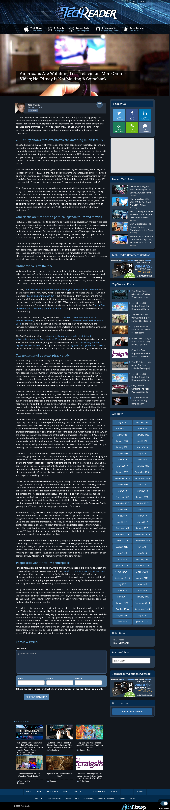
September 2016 (142, 540)
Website (78, 678)
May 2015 (122, 590)
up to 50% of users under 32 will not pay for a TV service (60, 307)
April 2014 (122, 621)
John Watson (34, 105)
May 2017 (142, 515)
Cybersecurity (109, 29)
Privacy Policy (88, 798)
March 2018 (142, 490)
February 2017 (122, 528)
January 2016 (122, 565)
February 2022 (142, 434)
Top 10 (89, 750)
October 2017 (142, 503)
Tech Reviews (137, 29)
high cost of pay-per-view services (87, 346)
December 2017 (122, 503)
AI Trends (59, 29)
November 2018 (122, 478)
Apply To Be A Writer (132, 711)
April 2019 (142, 459)
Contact (132, 798)
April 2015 (142, 590)
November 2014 (142, 603)
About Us (38, 798)
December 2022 (122, 428)
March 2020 (142, 447)
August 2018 (122, 484)
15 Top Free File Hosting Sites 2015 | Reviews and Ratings (140, 305)
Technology (54, 750)
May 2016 (142, 553)
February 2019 (142, 466)
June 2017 (122, 515)
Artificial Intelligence (58, 792)
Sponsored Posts (72, 798)
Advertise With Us (53, 798)
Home (28, 792)
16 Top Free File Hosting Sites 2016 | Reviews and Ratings (140, 376)
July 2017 (142, 509)
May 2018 (122, 490)
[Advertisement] (61, 711)
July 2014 (142, 615)
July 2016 (142, 547)
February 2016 (142, 559)
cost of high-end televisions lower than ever (83, 571)
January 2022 (122, 441)
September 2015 (122, 578)
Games (82, 750)
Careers (121, 798)
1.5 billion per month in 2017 (41, 296)
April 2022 (122, 434)
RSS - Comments (121, 642)
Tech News (36, 29)
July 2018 (142, 484)
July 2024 (122, 422)
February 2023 (142, 422)
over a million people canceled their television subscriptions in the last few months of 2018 (54, 338)
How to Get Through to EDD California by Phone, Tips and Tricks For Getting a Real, (131, 344)
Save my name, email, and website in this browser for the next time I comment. (60, 689)
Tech (39, 792)
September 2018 (142, 478)
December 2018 (142, 472)
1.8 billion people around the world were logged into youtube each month (61, 290)
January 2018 (142, 497)
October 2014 (122, 609)
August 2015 (142, 578)
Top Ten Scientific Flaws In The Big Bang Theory (139, 400)
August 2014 (122, 615)
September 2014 (142, 609)
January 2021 (122, 447)
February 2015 (142, 596)
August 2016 (122, 547)
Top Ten (127, 792)
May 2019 (122, 459)
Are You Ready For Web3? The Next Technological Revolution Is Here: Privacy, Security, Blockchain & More (142, 217)
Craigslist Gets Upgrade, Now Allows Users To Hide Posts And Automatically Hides (131, 356)
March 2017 (142, 522)
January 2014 (142, 621)
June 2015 (142, 584)
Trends (114, 792)
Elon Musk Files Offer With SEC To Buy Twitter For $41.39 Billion (141, 202)
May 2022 (142, 428)
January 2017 (142, 528)
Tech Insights (24, 781)
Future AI (26, 752)
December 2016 (122, 534)
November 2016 (142, 534)
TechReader (25, 806)
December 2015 (142, 565)
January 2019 (122, 472)
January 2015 (122, 603)
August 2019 (122, 453)
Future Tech (82, 29)
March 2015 (122, 596)
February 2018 (122, 497)
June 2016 (122, 553)
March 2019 (122, 466)
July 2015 (122, 584)
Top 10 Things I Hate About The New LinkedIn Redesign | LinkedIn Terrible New (131, 368)
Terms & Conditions (106, 798)
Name (20, 678)
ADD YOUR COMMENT (35, 697)
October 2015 (142, 571)
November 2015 (122, 571)
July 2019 (142, 453)
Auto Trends (24, 750)
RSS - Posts (118, 639)
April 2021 (142, 441)
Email (48, 678)
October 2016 (122, 540)
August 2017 (122, 509)
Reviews (140, 792)
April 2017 (122, 522)
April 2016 (122, 559)
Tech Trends (33, 110)
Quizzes (52, 781)
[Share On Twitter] (101, 104)
